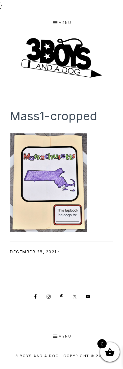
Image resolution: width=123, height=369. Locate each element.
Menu (64, 22)
